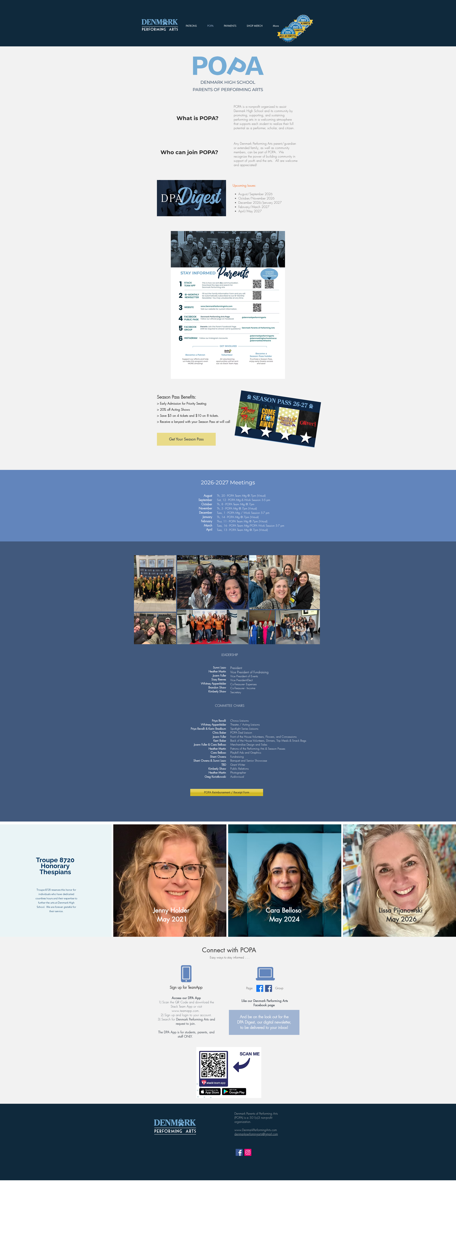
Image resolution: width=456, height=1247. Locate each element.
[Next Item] (314, 599)
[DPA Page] (259, 988)
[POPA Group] (268, 988)
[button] (255, 25)
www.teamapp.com (185, 1010)
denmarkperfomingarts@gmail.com (256, 1134)
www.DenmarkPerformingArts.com (255, 1130)
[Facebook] (239, 1152)
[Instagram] (247, 1152)
